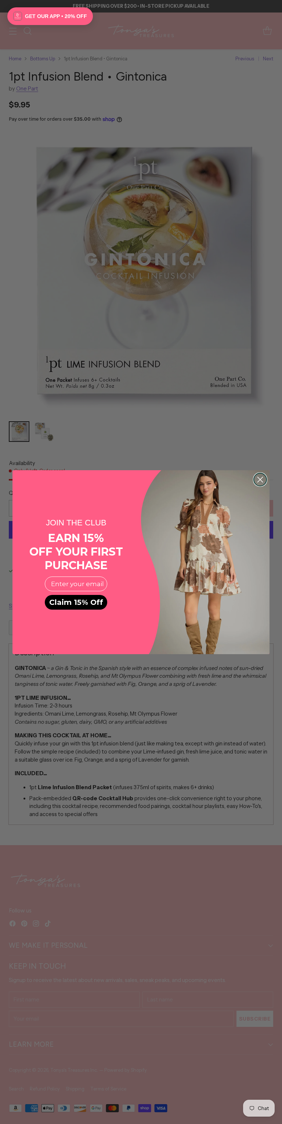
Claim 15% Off (76, 602)
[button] (50, 16)
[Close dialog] (260, 479)
